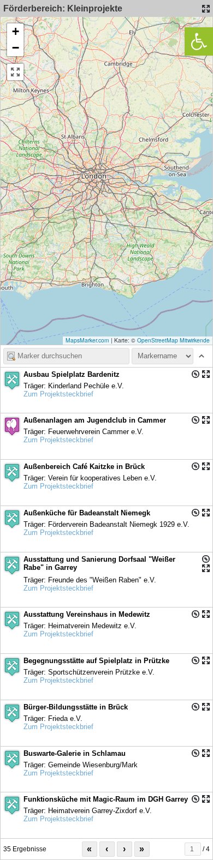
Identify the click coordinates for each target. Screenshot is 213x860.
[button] (15, 31)
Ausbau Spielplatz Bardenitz (71, 374)
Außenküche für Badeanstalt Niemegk (86, 513)
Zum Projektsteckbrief (58, 394)
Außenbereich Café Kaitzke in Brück (84, 466)
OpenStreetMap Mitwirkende (173, 340)
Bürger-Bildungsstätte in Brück (75, 707)
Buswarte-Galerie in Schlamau (74, 753)
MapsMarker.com (87, 340)
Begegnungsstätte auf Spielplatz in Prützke (96, 661)
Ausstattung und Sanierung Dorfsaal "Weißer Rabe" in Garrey (99, 563)
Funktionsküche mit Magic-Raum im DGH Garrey (105, 799)
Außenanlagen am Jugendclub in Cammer (94, 420)
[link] (199, 41)
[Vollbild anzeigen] (15, 72)
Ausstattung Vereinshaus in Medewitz (86, 614)
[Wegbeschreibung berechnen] (195, 374)
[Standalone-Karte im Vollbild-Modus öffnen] (206, 9)
